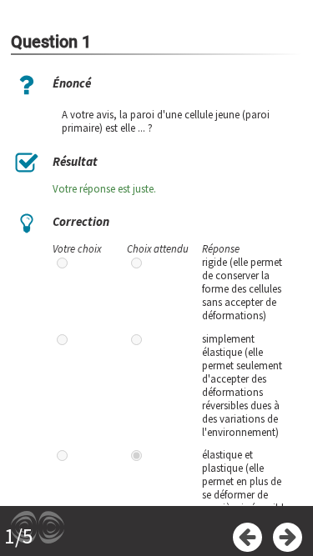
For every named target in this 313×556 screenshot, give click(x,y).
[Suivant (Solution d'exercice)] (287, 537)
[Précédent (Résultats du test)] (247, 537)
